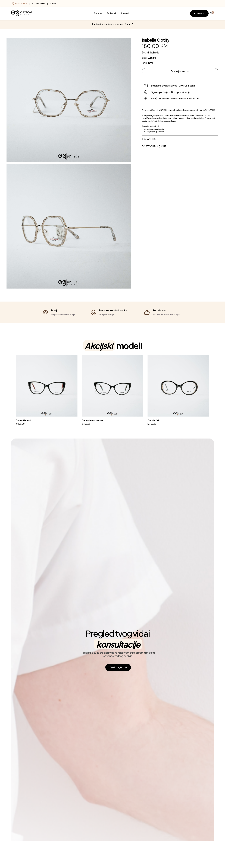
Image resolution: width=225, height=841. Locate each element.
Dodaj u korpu (180, 71)
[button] (45, 414)
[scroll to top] (21, 13)
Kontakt (53, 3)
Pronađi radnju (38, 3)
